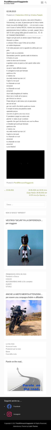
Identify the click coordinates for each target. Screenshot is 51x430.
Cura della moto (11, 354)
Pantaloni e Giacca (12, 276)
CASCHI (9, 279)
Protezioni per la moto (13, 349)
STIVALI (9, 287)
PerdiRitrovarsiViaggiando (16, 2)
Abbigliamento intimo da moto (16, 274)
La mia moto (10, 344)
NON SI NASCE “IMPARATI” (16, 213)
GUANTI (9, 284)
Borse (8, 351)
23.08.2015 (9, 190)
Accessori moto (11, 346)
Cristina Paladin (37, 15)
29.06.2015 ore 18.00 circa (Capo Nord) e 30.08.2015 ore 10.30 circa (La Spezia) (37, 192)
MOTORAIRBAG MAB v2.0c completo (19, 281)
